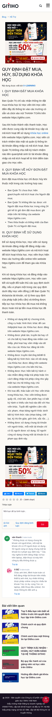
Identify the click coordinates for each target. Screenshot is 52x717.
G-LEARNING (29, 85)
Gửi (42, 524)
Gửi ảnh (6, 524)
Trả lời (14, 564)
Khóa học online (39, 133)
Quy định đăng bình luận (24, 524)
